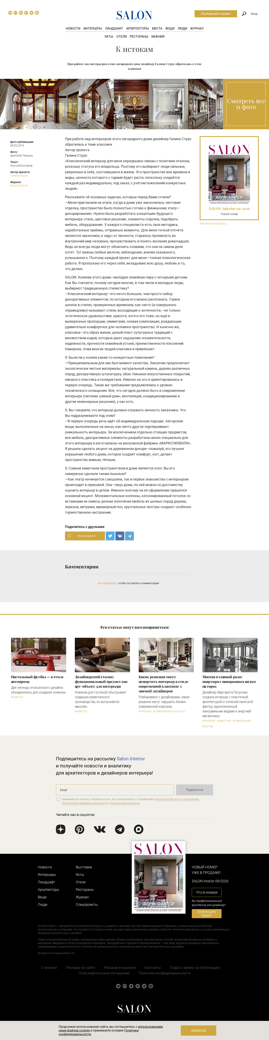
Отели (121, 36)
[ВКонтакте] (119, 536)
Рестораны (139, 36)
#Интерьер (145, 711)
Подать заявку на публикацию (195, 968)
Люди (182, 28)
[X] (110, 536)
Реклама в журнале (120, 968)
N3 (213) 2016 (19, 185)
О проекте (49, 968)
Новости (73, 28)
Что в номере (207, 892)
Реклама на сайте (80, 968)
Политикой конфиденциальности (84, 803)
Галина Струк (19, 175)
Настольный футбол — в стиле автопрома (37, 679)
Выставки (84, 867)
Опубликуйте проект (216, 14)
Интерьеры (92, 28)
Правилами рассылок (125, 803)
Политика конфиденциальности (165, 973)
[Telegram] (129, 536)
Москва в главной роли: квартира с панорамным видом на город (229, 681)
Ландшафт (114, 28)
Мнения (157, 36)
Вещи (169, 28)
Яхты (109, 36)
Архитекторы (137, 28)
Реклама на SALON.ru (213, 223)
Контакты (153, 968)
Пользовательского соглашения (177, 799)
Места (157, 28)
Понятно (198, 1031)
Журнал (196, 28)
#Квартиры (224, 721)
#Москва (207, 726)
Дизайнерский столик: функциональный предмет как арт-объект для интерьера (101, 681)
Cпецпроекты (87, 904)
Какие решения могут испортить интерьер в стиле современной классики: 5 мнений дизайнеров (163, 683)
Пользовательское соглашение (104, 973)
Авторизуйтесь (107, 583)
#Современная (242, 721)
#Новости (17, 697)
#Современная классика (169, 711)
